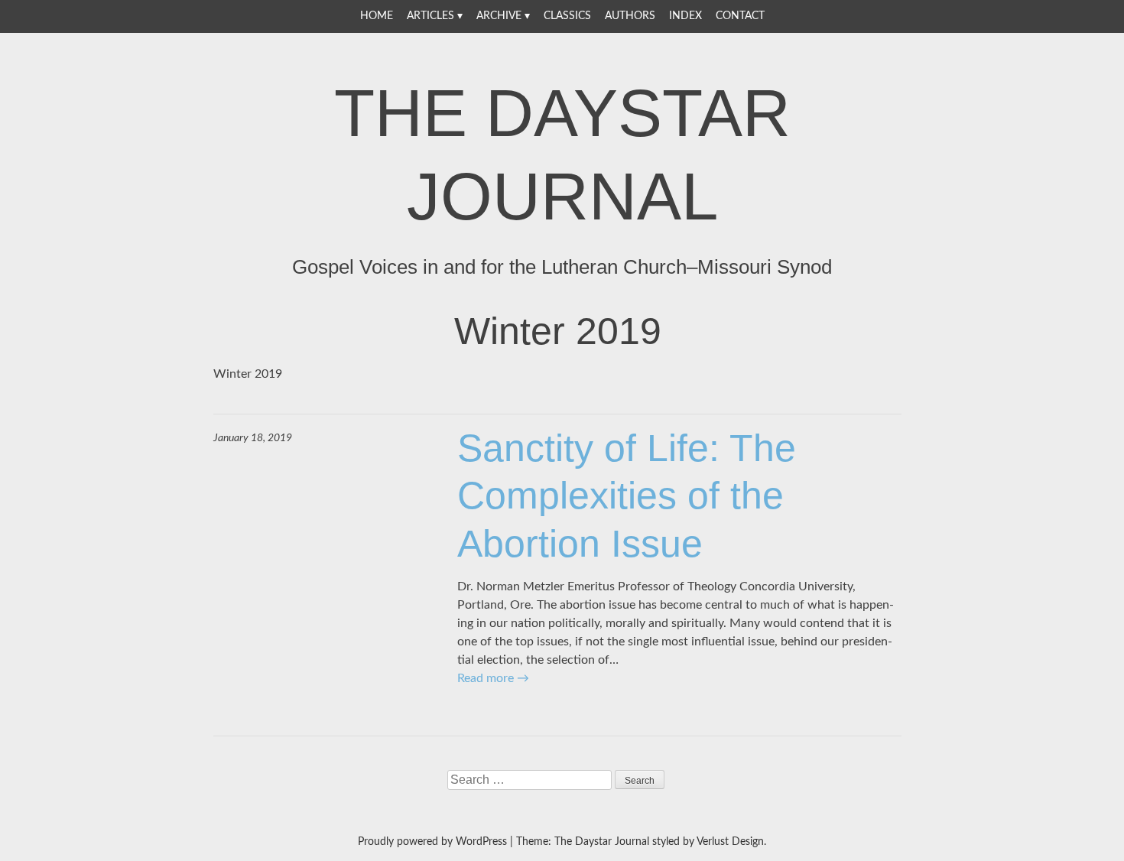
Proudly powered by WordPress (432, 842)
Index (685, 16)
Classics (567, 16)
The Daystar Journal (562, 154)
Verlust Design (730, 842)
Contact (740, 16)
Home (376, 16)
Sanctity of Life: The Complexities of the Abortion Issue (626, 496)
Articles (430, 16)
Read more (493, 678)
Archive (498, 16)
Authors (630, 16)
